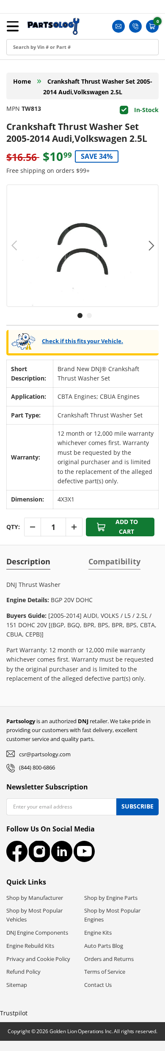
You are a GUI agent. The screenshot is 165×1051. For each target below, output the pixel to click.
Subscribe (137, 806)
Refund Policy (23, 971)
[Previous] (14, 245)
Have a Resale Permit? (40, 130)
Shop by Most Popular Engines (112, 915)
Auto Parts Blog (103, 946)
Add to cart (127, 526)
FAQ (14, 111)
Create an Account (35, 54)
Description (28, 561)
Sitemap (16, 985)
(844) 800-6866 (37, 767)
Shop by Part (27, 73)
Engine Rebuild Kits (30, 946)
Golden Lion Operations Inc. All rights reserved (103, 1031)
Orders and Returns (109, 959)
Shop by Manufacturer (34, 898)
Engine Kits (98, 932)
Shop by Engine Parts (111, 898)
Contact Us (98, 985)
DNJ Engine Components (37, 932)
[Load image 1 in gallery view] (79, 315)
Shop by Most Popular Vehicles (34, 915)
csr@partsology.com (45, 754)
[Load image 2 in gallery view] (89, 315)
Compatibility (114, 561)
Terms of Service (104, 971)
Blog (14, 92)
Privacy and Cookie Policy (38, 959)
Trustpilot (14, 1013)
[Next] (150, 245)
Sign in (18, 35)
